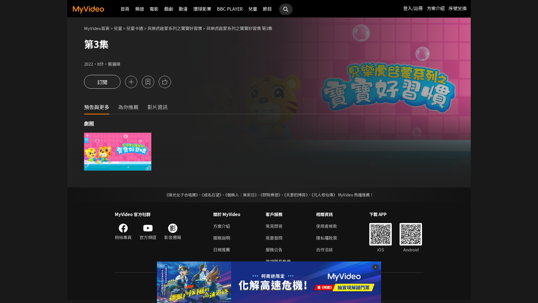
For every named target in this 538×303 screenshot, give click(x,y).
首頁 (124, 8)
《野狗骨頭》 (270, 195)
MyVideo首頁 (97, 28)
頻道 (139, 8)
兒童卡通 (134, 28)
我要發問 (274, 238)
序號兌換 (458, 8)
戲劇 (168, 8)
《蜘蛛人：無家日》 (241, 195)
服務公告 (274, 249)
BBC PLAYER (230, 8)
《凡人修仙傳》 (324, 195)
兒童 (252, 8)
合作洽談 (324, 249)
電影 (154, 8)
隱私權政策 (326, 238)
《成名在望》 (211, 195)
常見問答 (274, 226)
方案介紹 (436, 8)
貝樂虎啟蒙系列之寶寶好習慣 (174, 28)
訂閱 (102, 82)
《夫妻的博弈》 (296, 195)
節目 (267, 8)
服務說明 (221, 238)
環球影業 (202, 8)
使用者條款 (326, 226)
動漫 (183, 8)
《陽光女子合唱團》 (181, 195)
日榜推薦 (221, 249)
